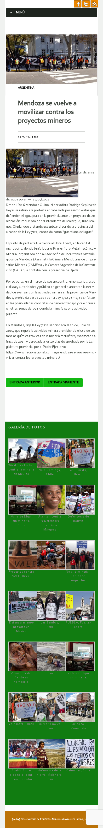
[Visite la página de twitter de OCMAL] (86, 4)
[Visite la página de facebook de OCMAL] (77, 4)
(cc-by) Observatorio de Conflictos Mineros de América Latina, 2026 (51, 819)
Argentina (26, 87)
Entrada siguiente (63, 382)
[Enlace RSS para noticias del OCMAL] (94, 4)
